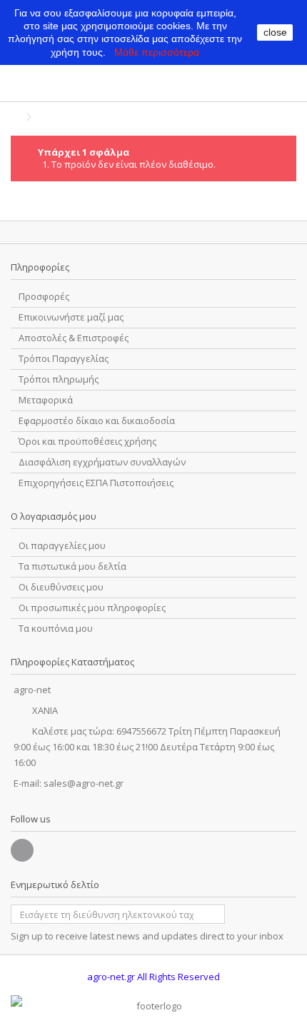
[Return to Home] (15, 117)
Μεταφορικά (46, 400)
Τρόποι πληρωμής (59, 379)
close (275, 32)
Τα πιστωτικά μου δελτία (72, 566)
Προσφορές (44, 297)
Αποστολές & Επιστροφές (74, 338)
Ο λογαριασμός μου (53, 516)
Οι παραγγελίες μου (62, 546)
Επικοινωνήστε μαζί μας (71, 317)
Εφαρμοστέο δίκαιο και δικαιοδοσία (97, 421)
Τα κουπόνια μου (56, 629)
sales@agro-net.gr (84, 783)
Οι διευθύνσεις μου (61, 587)
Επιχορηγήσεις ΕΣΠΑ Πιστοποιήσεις (96, 483)
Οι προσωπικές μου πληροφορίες (92, 608)
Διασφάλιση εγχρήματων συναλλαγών (102, 462)
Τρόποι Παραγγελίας (64, 359)
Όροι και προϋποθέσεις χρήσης (87, 441)
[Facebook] (22, 850)
